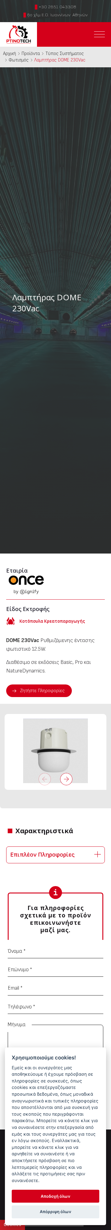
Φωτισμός (19, 60)
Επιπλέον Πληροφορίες (42, 854)
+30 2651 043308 (57, 7)
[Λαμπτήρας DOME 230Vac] (55, 751)
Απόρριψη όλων (55, 1211)
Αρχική (9, 54)
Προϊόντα (31, 54)
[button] (66, 779)
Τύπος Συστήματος (64, 54)
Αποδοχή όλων (55, 1196)
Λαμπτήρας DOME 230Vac (59, 60)
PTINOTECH (18, 34)
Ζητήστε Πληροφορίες (42, 691)
